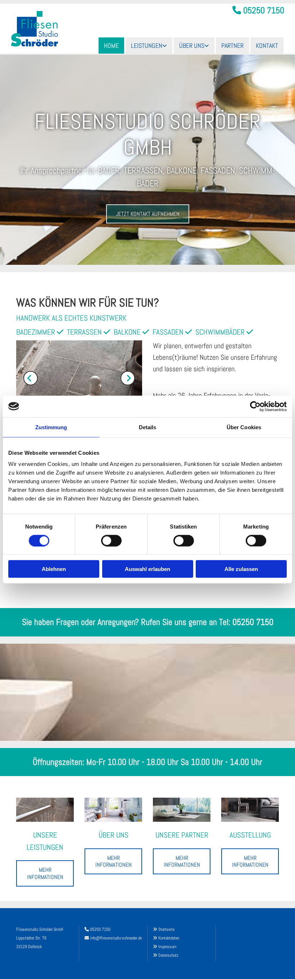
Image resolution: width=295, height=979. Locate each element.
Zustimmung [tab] (51, 427)
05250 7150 (263, 10)
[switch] (111, 540)
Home (111, 45)
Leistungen (146, 45)
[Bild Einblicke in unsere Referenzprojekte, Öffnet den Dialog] (79, 378)
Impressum (167, 946)
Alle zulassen (241, 569)
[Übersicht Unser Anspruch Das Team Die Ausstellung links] (207, 45)
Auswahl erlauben (147, 569)
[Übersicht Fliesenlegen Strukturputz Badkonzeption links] (165, 45)
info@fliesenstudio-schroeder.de (116, 938)
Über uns (191, 45)
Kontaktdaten (168, 938)
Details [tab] (147, 427)
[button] (147, 213)
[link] (149, 45)
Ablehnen (54, 569)
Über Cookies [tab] (244, 427)
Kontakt (267, 45)
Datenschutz (168, 955)
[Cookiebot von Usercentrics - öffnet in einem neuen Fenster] (255, 406)
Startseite (166, 929)
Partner (232, 45)
